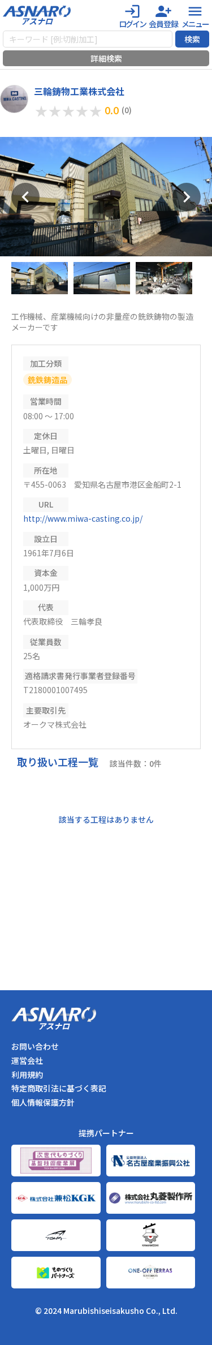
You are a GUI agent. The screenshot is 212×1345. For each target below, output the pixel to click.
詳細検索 (106, 58)
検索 (192, 39)
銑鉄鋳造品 (47, 379)
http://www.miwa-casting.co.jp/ (82, 518)
